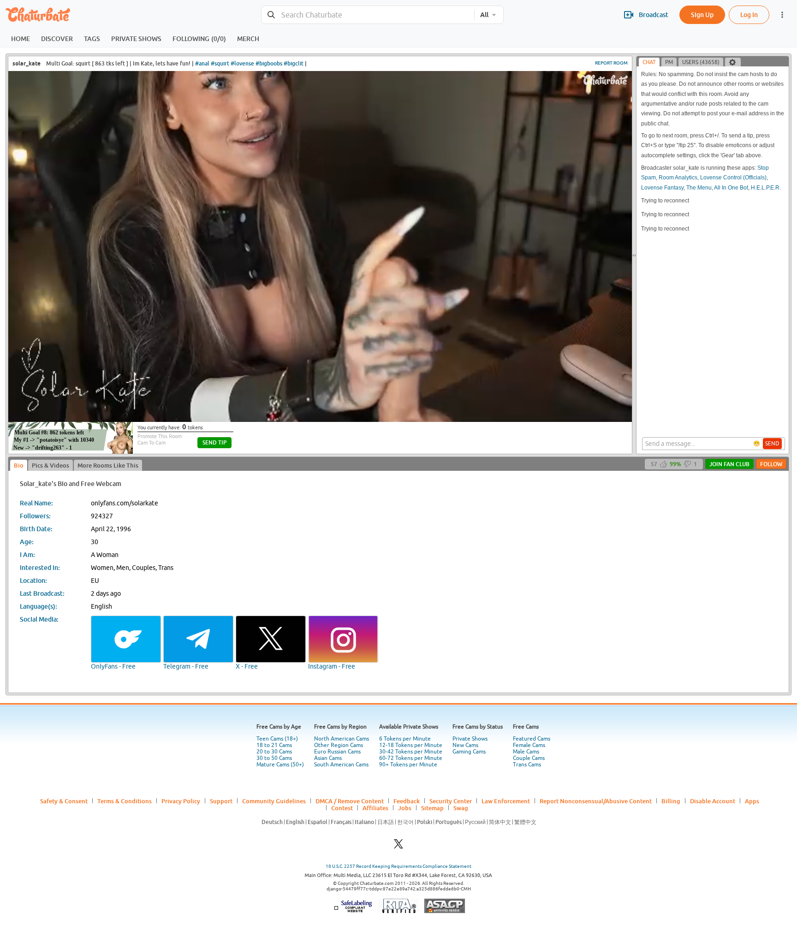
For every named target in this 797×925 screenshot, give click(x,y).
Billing (670, 801)
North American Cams (341, 738)
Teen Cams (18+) (277, 738)
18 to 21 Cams (274, 745)
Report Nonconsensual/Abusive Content (596, 801)
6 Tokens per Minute (405, 738)
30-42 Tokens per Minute (410, 751)
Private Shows (470, 738)
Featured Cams (531, 738)
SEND (772, 443)
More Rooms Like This (107, 465)
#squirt (220, 63)
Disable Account (712, 801)
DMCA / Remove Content (349, 801)
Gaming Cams (469, 751)
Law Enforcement (506, 801)
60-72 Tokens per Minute (410, 758)
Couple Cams (529, 758)
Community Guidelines (274, 801)
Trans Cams (527, 764)
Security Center (450, 801)
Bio (19, 465)
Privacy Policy (180, 801)
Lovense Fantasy (662, 187)
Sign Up (702, 14)
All (484, 14)
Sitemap (432, 808)
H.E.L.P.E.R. (766, 187)
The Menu (699, 187)
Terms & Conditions (124, 801)
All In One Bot (731, 187)
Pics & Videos (50, 465)
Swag (460, 808)
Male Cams (526, 751)
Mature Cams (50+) (280, 764)
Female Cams (529, 745)
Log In (749, 14)
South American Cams (341, 764)
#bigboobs (269, 63)
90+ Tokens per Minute (408, 764)
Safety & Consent (64, 801)
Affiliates (375, 808)
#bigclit (293, 63)
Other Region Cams (338, 745)
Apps (752, 801)
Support (221, 801)
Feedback (406, 801)
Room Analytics (678, 177)
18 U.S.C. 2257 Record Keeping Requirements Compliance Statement (398, 866)
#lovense (242, 63)
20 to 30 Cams (274, 751)
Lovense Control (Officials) (733, 177)
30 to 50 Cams (274, 758)
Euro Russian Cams (337, 751)
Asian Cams (328, 758)
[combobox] (368, 15)
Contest (342, 808)
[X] (398, 846)
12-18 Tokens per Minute (410, 745)
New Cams (465, 745)
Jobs (404, 808)
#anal (202, 63)
